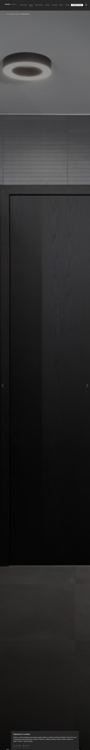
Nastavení (25, 745)
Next (87, 385)
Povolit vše (17, 745)
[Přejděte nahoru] (86, 746)
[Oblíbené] (86, 5)
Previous (3, 385)
